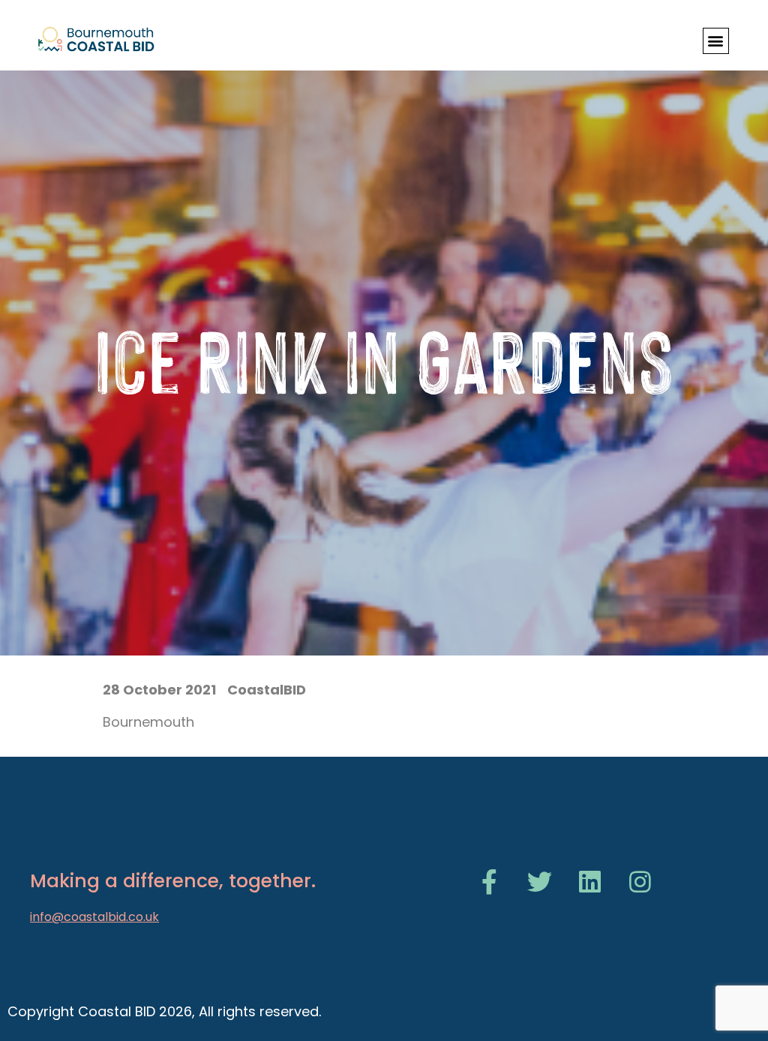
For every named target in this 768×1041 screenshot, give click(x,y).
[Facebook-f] (489, 881)
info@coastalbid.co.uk (94, 917)
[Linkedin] (590, 881)
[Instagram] (640, 881)
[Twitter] (539, 881)
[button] (716, 41)
